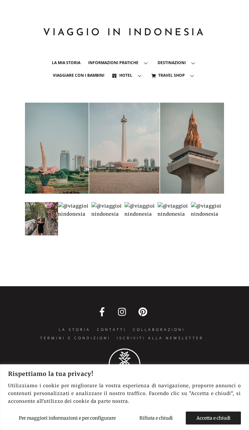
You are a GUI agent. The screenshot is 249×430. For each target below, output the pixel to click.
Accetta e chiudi (213, 418)
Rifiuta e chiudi (156, 418)
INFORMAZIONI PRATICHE (113, 62)
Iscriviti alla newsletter (160, 337)
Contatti (111, 329)
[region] (124, 397)
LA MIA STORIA (66, 62)
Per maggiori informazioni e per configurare (67, 418)
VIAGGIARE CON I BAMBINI (78, 75)
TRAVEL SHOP (171, 75)
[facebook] (103, 311)
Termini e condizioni (75, 337)
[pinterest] (144, 311)
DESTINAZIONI (172, 62)
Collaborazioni (159, 329)
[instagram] (124, 311)
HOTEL (125, 75)
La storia (74, 329)
